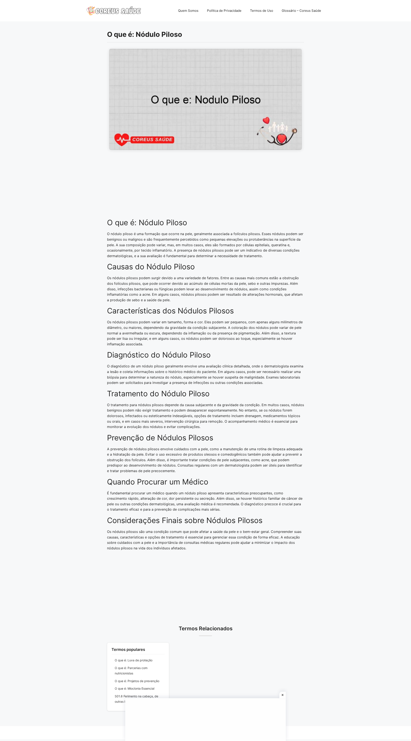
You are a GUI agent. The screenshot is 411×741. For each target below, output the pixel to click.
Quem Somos (188, 11)
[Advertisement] (205, 186)
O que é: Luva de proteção (133, 660)
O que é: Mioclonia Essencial (134, 688)
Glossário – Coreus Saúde (301, 11)
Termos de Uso (261, 11)
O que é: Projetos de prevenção (137, 681)
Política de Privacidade (224, 11)
